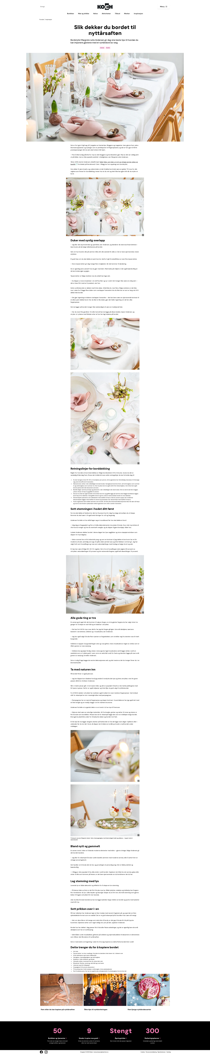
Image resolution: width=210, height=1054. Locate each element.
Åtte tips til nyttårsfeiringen (95, 1009)
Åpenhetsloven (162, 1052)
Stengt (42, 7)
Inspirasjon (48, 19)
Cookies (143, 1052)
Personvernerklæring (151, 1052)
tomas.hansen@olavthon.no (100, 1052)
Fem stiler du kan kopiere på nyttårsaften (58, 1009)
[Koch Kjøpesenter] (105, 6)
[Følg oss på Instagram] (46, 1052)
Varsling (168, 1052)
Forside (41, 19)
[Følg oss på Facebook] (41, 1052)
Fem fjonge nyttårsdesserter (139, 1009)
